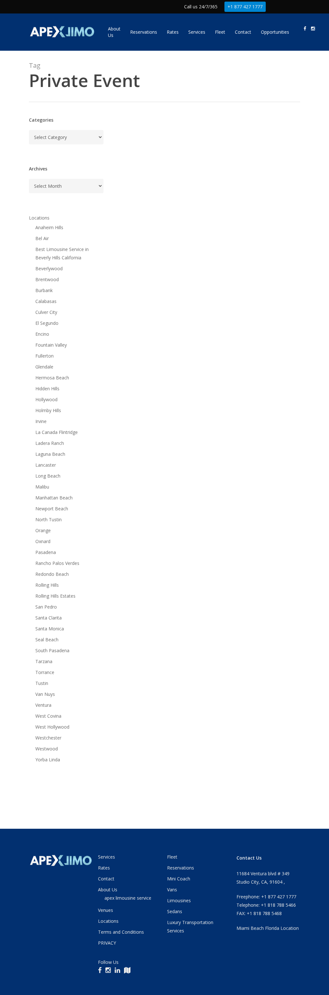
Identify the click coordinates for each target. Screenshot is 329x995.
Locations (39, 218)
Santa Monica (49, 629)
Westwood (46, 749)
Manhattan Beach (54, 498)
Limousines (179, 900)
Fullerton (44, 356)
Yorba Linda (47, 760)
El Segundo (46, 323)
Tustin (41, 683)
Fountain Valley (51, 345)
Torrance (44, 672)
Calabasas (46, 301)
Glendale (44, 367)
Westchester (48, 738)
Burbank (44, 290)
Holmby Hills (48, 410)
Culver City (46, 312)
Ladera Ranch (49, 443)
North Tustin (48, 519)
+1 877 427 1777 (244, 7)
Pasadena (45, 552)
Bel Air (42, 238)
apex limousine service (127, 898)
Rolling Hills (47, 585)
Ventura (43, 705)
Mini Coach (178, 879)
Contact (106, 879)
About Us (107, 890)
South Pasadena (52, 650)
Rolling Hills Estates (55, 596)
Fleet (172, 857)
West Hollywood (52, 727)
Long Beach (47, 476)
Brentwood (47, 279)
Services (106, 857)
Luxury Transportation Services (190, 926)
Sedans (174, 911)
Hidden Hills (47, 388)
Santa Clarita (48, 618)
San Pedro (46, 607)
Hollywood (46, 399)
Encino (42, 334)
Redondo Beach (52, 574)
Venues (105, 910)
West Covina (48, 716)
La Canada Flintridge (56, 432)
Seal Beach (46, 639)
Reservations (180, 868)
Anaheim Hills (49, 227)
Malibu (42, 487)
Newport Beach (51, 509)
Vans (172, 890)
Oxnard (42, 541)
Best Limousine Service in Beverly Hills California (62, 253)
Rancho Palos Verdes (57, 563)
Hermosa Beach (52, 378)
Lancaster (45, 465)
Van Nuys (45, 694)
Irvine (41, 421)
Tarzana (43, 661)
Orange (43, 530)
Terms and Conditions (121, 932)
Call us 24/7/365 (201, 7)
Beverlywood (49, 268)
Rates (104, 868)
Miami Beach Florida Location (267, 928)
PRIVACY (107, 943)
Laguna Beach (50, 454)
